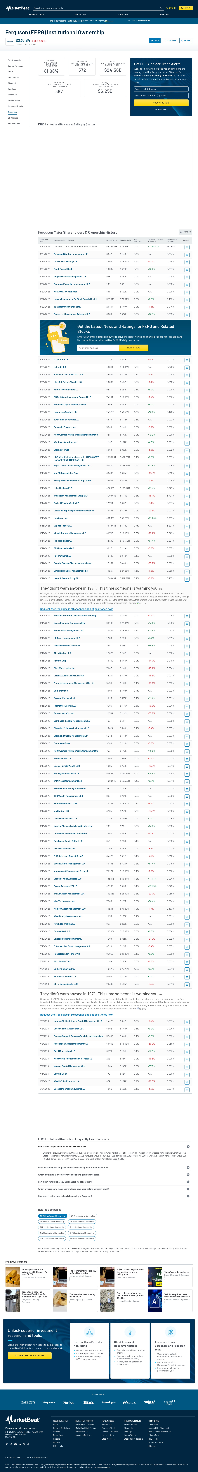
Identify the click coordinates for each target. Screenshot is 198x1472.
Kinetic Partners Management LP (70, 533)
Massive (70, 1465)
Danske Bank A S (62, 931)
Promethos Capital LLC (65, 705)
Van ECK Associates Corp (66, 473)
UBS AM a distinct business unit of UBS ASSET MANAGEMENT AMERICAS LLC (76, 458)
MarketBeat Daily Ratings (85, 1428)
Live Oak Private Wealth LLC (68, 382)
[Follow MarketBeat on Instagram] (24, 1444)
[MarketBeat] (17, 8)
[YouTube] (16, 1444)
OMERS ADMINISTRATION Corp (69, 675)
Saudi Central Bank (63, 269)
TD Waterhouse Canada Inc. (67, 306)
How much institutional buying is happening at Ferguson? (65, 1181)
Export (187, 232)
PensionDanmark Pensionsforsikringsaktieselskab (78, 1036)
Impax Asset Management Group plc (71, 871)
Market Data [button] (80, 14)
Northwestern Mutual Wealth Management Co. (76, 434)
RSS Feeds (153, 1439)
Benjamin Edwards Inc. (65, 427)
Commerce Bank (62, 743)
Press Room (58, 1435)
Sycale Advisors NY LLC (65, 886)
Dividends (128, 1428)
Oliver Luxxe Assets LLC (66, 983)
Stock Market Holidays (133, 1439)
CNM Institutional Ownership (52, 1221)
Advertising (153, 1424)
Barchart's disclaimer (102, 1467)
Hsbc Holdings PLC (63, 488)
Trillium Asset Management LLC (69, 893)
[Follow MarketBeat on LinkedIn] (20, 1444)
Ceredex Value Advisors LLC (67, 878)
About (55, 1424)
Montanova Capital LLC (65, 412)
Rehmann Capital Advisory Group (70, 404)
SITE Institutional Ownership (82, 1233)
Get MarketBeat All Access (29, 1355)
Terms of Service (155, 1442)
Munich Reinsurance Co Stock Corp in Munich (75, 299)
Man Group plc (61, 518)
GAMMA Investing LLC (64, 1051)
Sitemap (152, 1446)
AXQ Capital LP (61, 359)
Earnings (128, 1431)
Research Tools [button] (36, 14)
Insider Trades (130, 1435)
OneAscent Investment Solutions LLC (72, 833)
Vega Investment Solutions (67, 645)
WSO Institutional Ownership (82, 1238)
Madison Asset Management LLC (70, 908)
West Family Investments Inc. (68, 916)
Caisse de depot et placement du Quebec (74, 510)
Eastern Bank (60, 1073)
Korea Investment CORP (65, 803)
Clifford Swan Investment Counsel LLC (72, 397)
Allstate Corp (60, 660)
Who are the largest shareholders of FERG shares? (62, 1146)
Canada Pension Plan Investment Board (73, 563)
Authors (56, 1431)
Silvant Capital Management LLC (70, 863)
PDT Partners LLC (62, 555)
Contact (56, 1442)
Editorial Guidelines (61, 1428)
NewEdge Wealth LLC (64, 923)
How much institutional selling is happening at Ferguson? (65, 1196)
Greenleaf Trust (61, 449)
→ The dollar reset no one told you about (65, 21)
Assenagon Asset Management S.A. (71, 1043)
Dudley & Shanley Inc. (64, 968)
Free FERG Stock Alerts (140, 21)
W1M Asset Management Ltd (68, 780)
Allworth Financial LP (64, 848)
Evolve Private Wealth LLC (67, 765)
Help (61, 1446)
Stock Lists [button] (122, 14)
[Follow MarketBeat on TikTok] (28, 1444)
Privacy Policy (154, 1435)
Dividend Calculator (110, 1431)
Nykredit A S (60, 367)
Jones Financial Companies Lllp (69, 623)
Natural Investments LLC (66, 389)
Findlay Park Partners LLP (66, 773)
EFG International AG (64, 548)
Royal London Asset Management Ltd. (72, 465)
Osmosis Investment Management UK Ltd (74, 683)
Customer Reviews (83, 1435)
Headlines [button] (164, 14)
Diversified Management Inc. (68, 938)
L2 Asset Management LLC (67, 638)
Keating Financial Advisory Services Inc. (73, 826)
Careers (56, 1439)
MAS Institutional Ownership (52, 1233)
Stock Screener (108, 1439)
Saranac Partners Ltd (64, 698)
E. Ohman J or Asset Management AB (72, 946)
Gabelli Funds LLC (63, 758)
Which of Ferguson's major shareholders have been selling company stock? (73, 1189)
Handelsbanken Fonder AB (67, 953)
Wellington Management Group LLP (71, 495)
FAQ (54, 1446)
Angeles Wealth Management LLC (70, 276)
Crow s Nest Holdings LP (65, 261)
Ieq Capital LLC (61, 811)
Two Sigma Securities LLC (66, 419)
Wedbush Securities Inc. (65, 442)
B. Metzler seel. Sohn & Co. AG (68, 374)
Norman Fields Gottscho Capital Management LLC (78, 1021)
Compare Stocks (109, 1428)
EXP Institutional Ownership (52, 1227)
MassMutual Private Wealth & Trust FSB (73, 1058)
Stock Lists (107, 1424)
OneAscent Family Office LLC (68, 841)
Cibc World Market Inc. (65, 668)
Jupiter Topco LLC (63, 525)
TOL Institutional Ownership (52, 1238)
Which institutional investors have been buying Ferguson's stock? (69, 1174)
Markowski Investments (65, 291)
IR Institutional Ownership (81, 1227)
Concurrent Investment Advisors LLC (72, 314)
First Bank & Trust (62, 961)
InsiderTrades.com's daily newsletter (153, 75)
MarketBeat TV (81, 1431)
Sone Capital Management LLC (69, 630)
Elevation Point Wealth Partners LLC (71, 728)
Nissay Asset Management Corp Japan (72, 480)
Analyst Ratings (130, 1424)
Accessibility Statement (158, 1428)
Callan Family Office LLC (66, 818)
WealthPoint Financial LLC (67, 1081)
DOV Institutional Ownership (82, 1221)
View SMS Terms (161, 109)
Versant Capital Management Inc (69, 1066)
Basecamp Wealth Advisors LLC (69, 1088)
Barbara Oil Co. (61, 690)
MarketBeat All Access (84, 1424)
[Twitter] (7, 1444)
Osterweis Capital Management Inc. (71, 570)
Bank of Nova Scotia (64, 713)
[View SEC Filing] (187, 247)
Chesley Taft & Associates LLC (69, 1028)
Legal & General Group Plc (66, 578)
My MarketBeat (108, 1435)
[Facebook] (11, 1444)
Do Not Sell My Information (159, 1431)
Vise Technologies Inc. (64, 901)
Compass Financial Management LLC (72, 284)
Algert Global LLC (62, 653)
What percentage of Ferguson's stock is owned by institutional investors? (73, 1167)
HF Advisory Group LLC (65, 976)
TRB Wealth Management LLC (68, 795)
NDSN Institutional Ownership (52, 1216)
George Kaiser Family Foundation (70, 788)
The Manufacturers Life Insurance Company (75, 615)
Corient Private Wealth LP (66, 503)
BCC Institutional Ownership (83, 1216)
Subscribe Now (161, 103)
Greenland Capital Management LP (71, 254)
